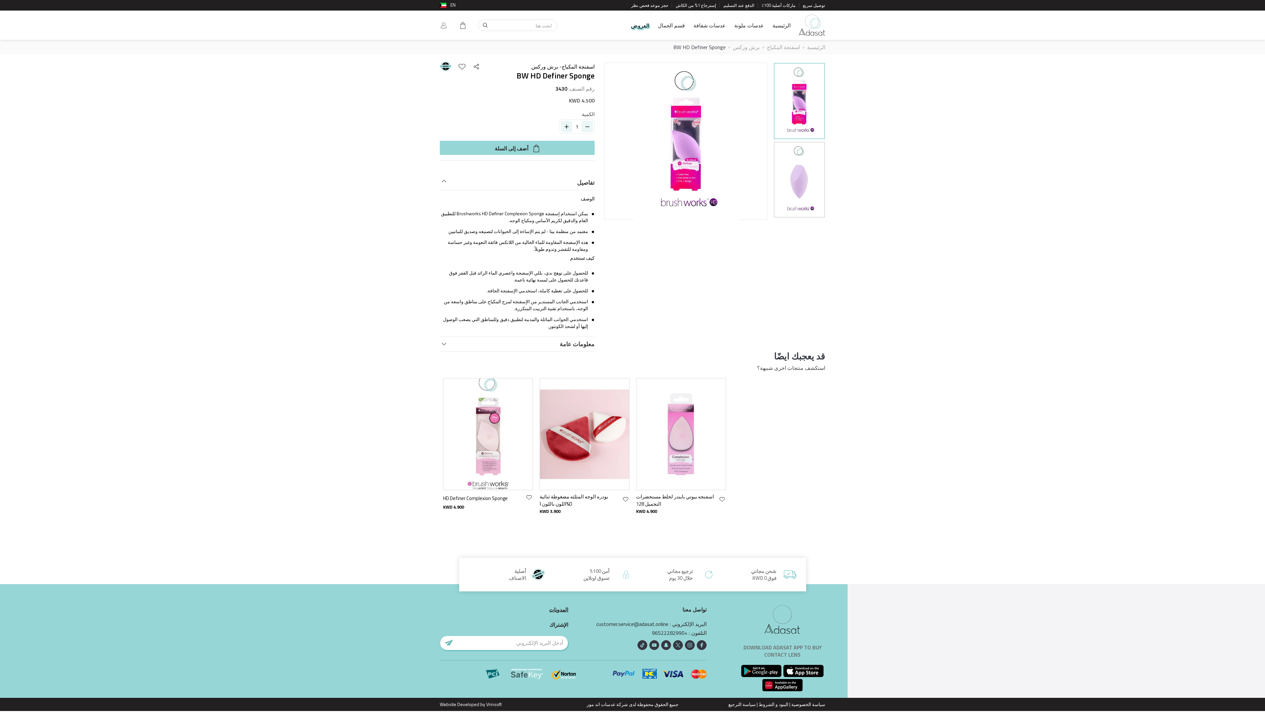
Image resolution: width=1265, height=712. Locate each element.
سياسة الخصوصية (808, 704)
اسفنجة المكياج (783, 47)
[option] (799, 102)
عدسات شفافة (709, 25)
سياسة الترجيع (742, 704)
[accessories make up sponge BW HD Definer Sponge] (799, 101)
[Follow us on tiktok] (642, 645)
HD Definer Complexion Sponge (475, 498)
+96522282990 (670, 633)
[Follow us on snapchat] (666, 645)
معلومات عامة (577, 344)
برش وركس (746, 47)
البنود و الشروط (773, 704)
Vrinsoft (493, 704)
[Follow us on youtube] (654, 645)
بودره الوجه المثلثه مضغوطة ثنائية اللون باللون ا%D (574, 500)
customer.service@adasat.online (632, 624)
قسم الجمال (671, 25)
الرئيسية (782, 25)
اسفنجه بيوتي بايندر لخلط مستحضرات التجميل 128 (675, 500)
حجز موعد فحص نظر (649, 5)
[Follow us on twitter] (678, 645)
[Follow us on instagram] (690, 645)
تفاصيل (586, 183)
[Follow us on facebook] (702, 645)
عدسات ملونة (749, 25)
